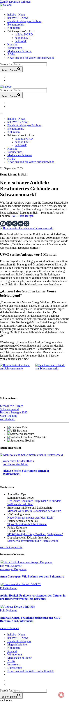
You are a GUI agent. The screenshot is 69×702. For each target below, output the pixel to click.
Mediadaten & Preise (19, 51)
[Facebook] (3, 223)
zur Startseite (7, 419)
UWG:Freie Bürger (21, 215)
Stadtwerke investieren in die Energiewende (32, 540)
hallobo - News (16, 14)
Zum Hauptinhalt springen (15, 1)
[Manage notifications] (61, 695)
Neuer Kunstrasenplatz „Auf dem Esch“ (30, 517)
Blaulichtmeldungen (19, 641)
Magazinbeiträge (17, 644)
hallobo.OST (22, 37)
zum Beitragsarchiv (11, 547)
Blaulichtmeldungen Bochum (24, 21)
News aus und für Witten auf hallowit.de (30, 57)
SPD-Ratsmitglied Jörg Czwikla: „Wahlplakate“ (35, 534)
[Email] (21, 223)
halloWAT (20, 41)
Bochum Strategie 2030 (13, 412)
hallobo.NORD (24, 34)
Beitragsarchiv (15, 24)
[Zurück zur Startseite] (6, 4)
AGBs (11, 54)
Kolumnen (13, 27)
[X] (26, 223)
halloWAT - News (17, 17)
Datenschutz (14, 667)
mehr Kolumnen (9, 628)
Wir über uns (14, 47)
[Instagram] (9, 223)
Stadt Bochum (8, 415)
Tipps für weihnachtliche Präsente (27, 524)
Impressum (13, 664)
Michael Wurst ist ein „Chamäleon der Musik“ (34, 510)
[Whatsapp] (15, 223)
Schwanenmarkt (9, 409)
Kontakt (12, 44)
